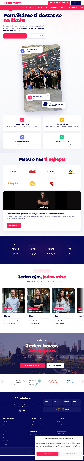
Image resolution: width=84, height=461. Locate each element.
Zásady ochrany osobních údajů (62, 457)
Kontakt (76, 2)
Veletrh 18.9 (72, 7)
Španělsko (6, 441)
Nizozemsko (6, 424)
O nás (58, 421)
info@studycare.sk (25, 320)
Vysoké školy (27, 7)
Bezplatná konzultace (59, 2)
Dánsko (5, 421)
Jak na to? (59, 424)
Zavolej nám (56, 365)
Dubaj (4, 431)
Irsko (4, 428)
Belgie (5, 434)
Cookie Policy (50, 457)
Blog (58, 428)
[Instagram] (20, 410)
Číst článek (13, 225)
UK (31, 427)
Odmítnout (70, 454)
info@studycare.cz (50, 320)
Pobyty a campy (57, 7)
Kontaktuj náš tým (37, 36)
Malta (4, 437)
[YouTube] (24, 410)
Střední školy (42, 7)
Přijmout (47, 454)
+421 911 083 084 (25, 323)
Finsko (5, 444)
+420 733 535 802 (50, 323)
